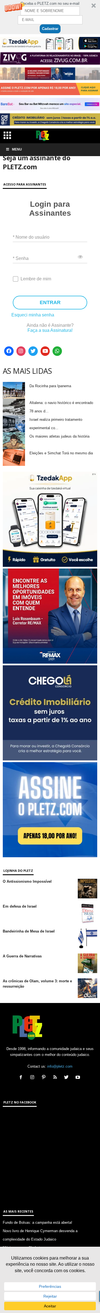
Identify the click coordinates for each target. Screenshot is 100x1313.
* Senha (21, 258)
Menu (17, 149)
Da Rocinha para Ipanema (50, 386)
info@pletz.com (59, 1066)
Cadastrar (50, 29)
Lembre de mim (36, 278)
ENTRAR (50, 302)
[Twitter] (33, 351)
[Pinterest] (45, 1078)
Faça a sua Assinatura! (50, 330)
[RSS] (56, 1078)
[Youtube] (45, 351)
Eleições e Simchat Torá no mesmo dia (61, 453)
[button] (50, 17)
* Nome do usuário (31, 237)
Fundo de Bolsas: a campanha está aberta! (37, 1222)
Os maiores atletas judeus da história (59, 436)
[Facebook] (9, 351)
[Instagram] (21, 351)
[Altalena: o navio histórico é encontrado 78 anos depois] (14, 407)
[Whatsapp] (57, 351)
